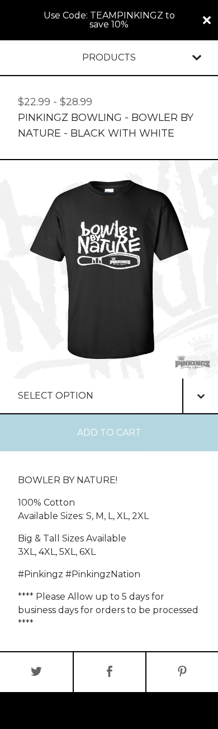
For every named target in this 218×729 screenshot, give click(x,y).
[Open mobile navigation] (196, 57)
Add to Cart (109, 432)
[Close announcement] (207, 20)
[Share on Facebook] (109, 672)
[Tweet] (36, 672)
